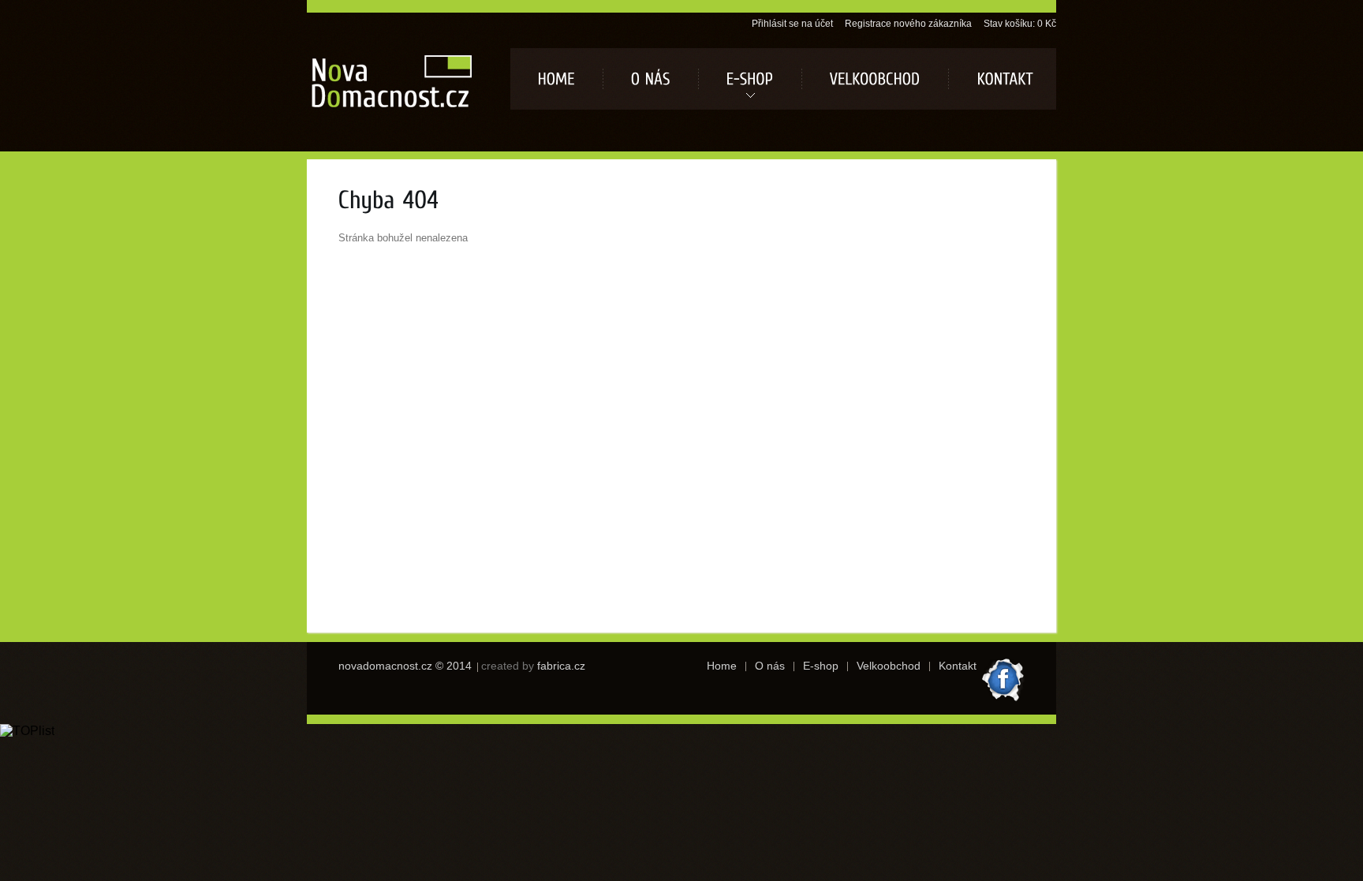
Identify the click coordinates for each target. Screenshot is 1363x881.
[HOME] (556, 79)
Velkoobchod (888, 665)
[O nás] (650, 79)
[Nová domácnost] (391, 80)
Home (722, 665)
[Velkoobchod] (875, 79)
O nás (770, 665)
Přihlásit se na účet (792, 23)
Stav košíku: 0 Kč (1020, 23)
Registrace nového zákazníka (908, 23)
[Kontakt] (1002, 79)
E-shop (820, 665)
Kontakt (958, 665)
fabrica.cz (561, 665)
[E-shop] (750, 79)
